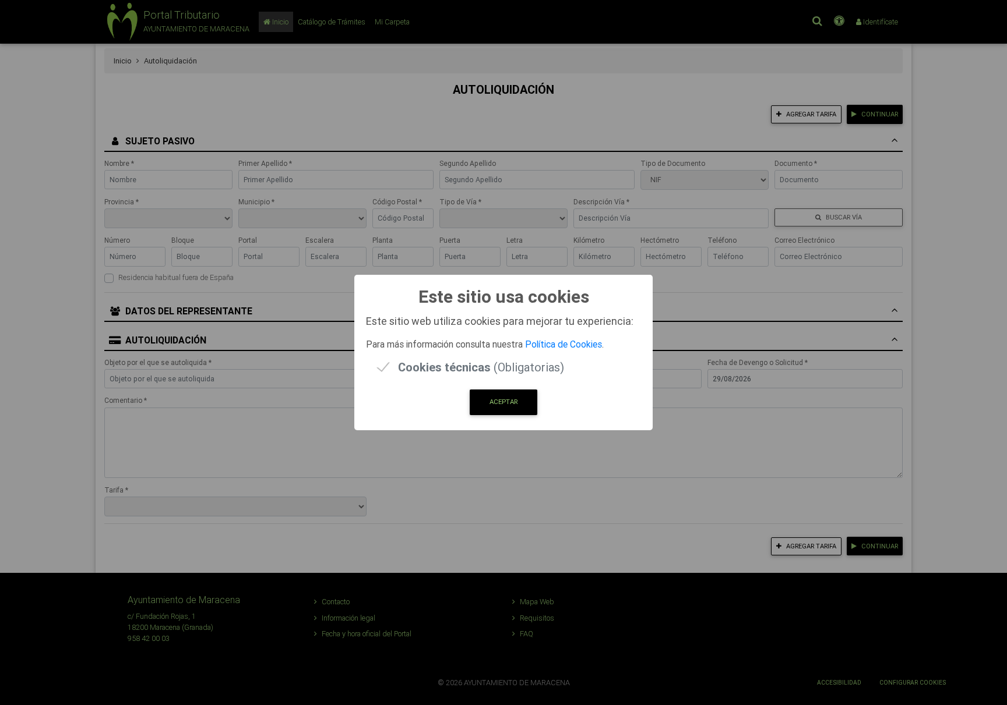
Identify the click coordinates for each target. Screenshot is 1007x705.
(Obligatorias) (481, 367)
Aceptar (503, 402)
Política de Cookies (563, 344)
